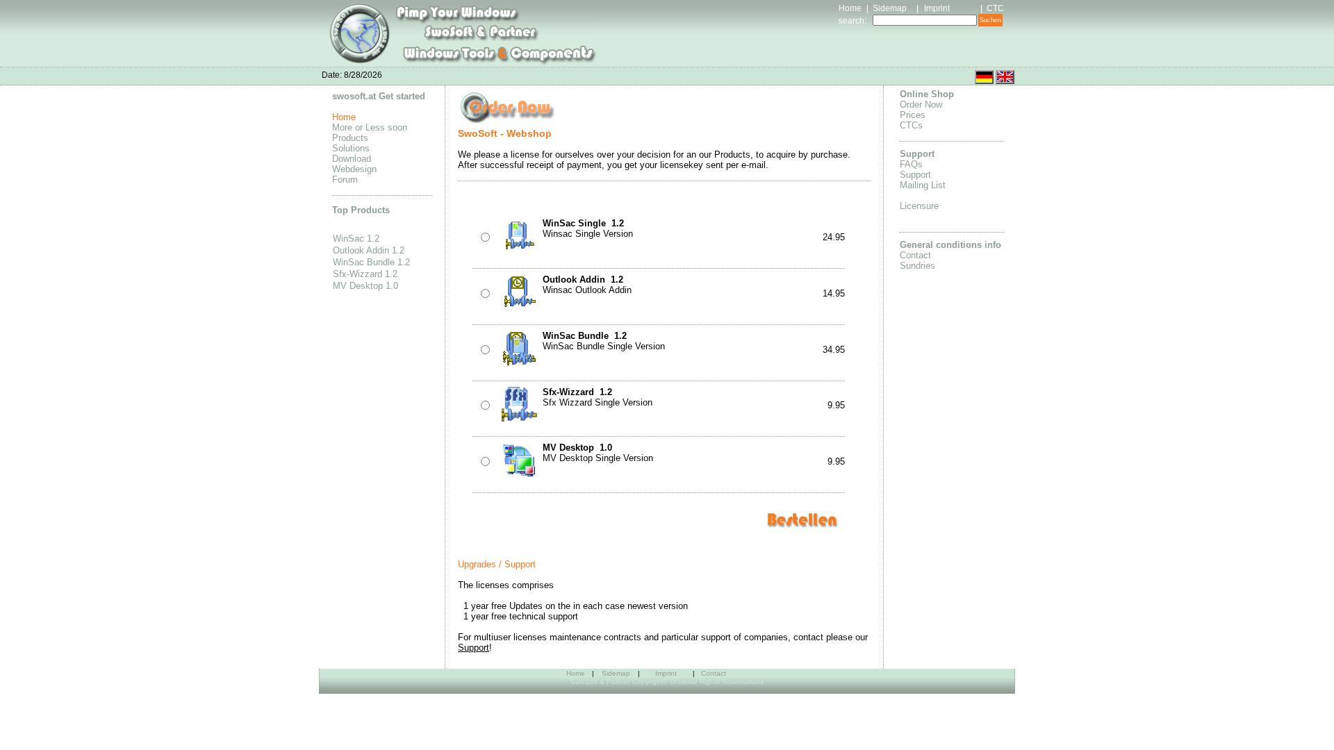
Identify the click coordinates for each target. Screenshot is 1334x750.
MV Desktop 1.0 (365, 286)
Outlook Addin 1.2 (368, 250)
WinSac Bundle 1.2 (371, 262)
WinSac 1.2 (356, 238)
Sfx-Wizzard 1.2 (365, 274)
